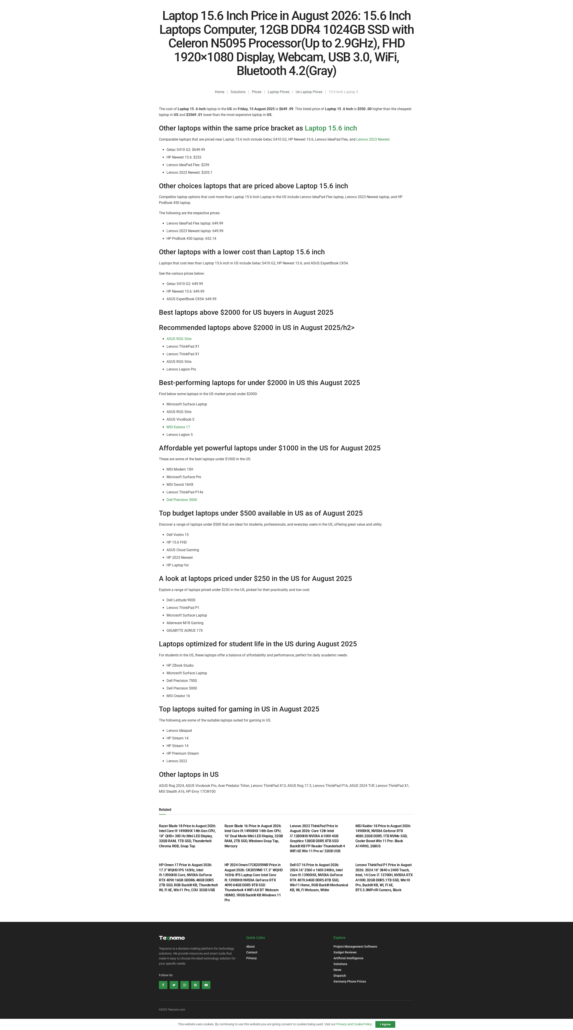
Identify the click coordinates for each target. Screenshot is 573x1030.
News (337, 970)
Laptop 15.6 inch (331, 128)
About (250, 946)
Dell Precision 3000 (182, 500)
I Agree (385, 1024)
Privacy (251, 958)
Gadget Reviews (345, 952)
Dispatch (340, 975)
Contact (251, 952)
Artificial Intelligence (348, 958)
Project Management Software (355, 946)
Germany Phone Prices (350, 981)
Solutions (340, 964)
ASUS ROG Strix (179, 339)
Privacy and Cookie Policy (354, 1024)
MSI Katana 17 (178, 427)
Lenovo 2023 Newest (372, 139)
